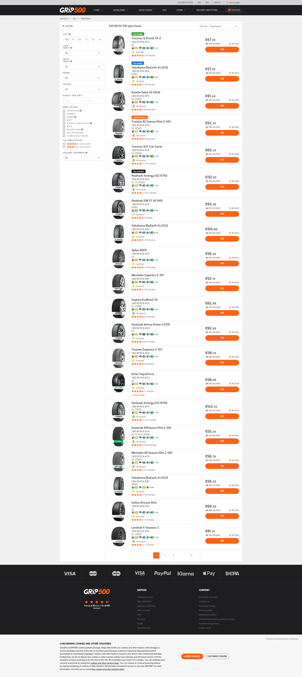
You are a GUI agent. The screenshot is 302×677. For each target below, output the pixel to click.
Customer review (185, 2)
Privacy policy (205, 610)
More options (70, 107)
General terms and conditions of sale (217, 619)
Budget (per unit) (73, 96)
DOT (69, 120)
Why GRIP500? (144, 601)
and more (85, 144)
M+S (69, 126)
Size (65, 34)
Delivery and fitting (206, 10)
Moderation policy (207, 614)
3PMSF (71, 114)
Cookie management (209, 623)
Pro (207, 2)
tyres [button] (97, 10)
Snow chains (145, 10)
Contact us (204, 601)
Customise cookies (217, 656)
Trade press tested (77, 136)
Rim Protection (75, 133)
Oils (164, 10)
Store (180, 10)
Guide (140, 623)
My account (234, 3)
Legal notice (205, 627)
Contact (217, 2)
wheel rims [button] (119, 10)
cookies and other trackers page (104, 663)
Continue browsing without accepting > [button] (282, 639)
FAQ (199, 2)
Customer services (208, 597)
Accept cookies (192, 656)
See (222, 49)
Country (141, 619)
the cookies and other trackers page (108, 669)
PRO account (143, 610)
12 (191, 555)
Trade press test (145, 597)
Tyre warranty (144, 627)
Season (67, 84)
